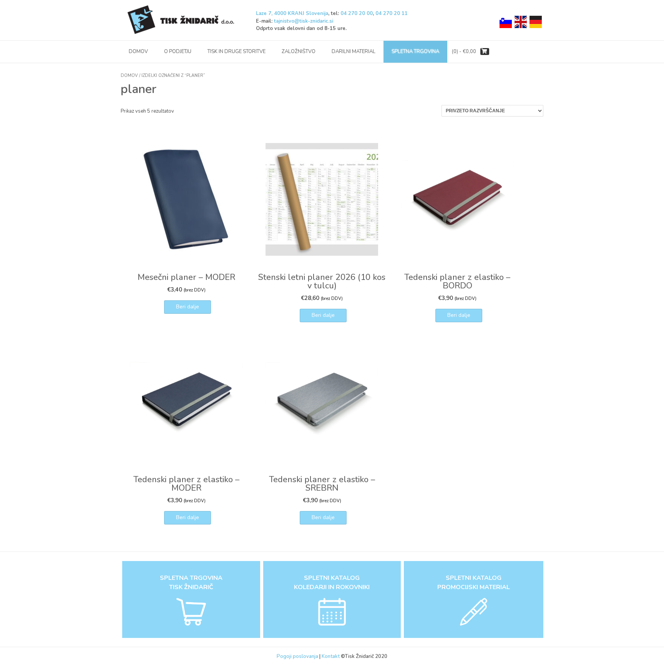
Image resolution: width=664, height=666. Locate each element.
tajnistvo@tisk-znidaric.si (303, 21)
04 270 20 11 (391, 13)
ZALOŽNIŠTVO (298, 51)
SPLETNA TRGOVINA (415, 51)
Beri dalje (187, 306)
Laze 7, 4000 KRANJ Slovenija (292, 13)
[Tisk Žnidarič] (182, 20)
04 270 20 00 (356, 13)
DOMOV (138, 51)
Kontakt (331, 656)
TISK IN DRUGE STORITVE (237, 51)
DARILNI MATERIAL (353, 51)
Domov (129, 75)
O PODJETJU (177, 51)
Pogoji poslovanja (297, 656)
